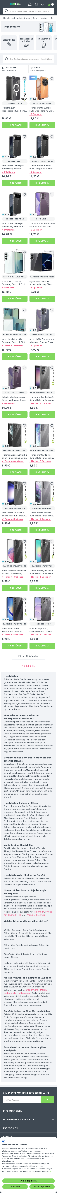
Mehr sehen (28, 666)
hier (50, 1171)
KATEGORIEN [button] (10, 1128)
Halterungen (24, 993)
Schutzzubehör (40, 18)
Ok (47, 1099)
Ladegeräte (10, 993)
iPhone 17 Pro (14, 914)
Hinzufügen (15, 125)
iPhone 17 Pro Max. (35, 914)
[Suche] (6, 11)
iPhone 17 (39, 911)
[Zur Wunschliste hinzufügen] (24, 78)
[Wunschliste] (42, 4)
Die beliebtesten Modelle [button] (19, 1119)
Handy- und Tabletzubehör (16, 18)
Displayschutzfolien (36, 989)
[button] (42, 114)
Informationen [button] (12, 1111)
